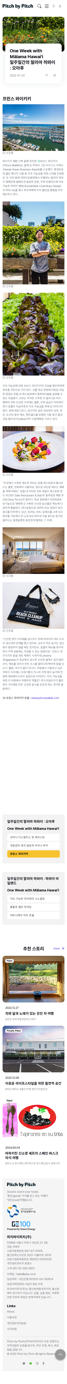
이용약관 (12, 1317)
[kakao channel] (24, 1363)
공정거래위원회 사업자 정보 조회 (25, 1284)
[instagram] (37, 1363)
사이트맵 (12, 1329)
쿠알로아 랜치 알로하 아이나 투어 (29, 845)
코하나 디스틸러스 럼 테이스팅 (27, 837)
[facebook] (43, 1363)
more (56, 948)
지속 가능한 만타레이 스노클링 (27, 898)
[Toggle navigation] (39, 6)
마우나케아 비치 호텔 (22, 915)
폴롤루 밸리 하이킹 (21, 907)
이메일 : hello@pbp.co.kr (21, 1274)
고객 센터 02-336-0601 (21, 1268)
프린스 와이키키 (19, 854)
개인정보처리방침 (16, 1323)
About (11, 1311)
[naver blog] (30, 1363)
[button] (54, 75)
